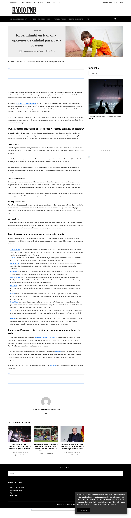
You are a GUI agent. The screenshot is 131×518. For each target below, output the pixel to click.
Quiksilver (13, 285)
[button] (101, 150)
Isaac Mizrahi (14, 302)
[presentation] (10, 441)
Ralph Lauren (14, 263)
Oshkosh (13, 318)
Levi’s (12, 310)
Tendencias (37, 30)
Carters (12, 294)
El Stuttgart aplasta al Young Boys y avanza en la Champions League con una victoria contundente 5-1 (46, 446)
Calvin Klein (14, 271)
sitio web (53, 365)
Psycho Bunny (15, 277)
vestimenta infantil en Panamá (45, 338)
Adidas (12, 258)
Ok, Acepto (83, 510)
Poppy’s (58, 351)
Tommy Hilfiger (15, 249)
